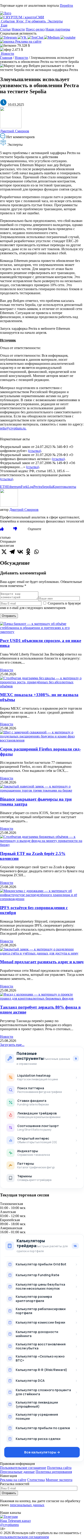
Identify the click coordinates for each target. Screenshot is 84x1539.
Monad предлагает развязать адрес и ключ (42, 961)
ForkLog (27, 487)
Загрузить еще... (12, 1045)
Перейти (66, 5)
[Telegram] (12, 552)
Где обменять (36, 21)
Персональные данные (17, 1472)
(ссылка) (34, 451)
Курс (20, 21)
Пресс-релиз (35, 29)
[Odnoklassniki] (28, 552)
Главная (6, 58)
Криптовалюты (64, 487)
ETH (3, 487)
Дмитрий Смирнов (14, 131)
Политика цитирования (54, 1472)
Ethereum (14, 487)
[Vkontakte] (20, 552)
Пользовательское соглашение (23, 1468)
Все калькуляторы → (42, 1452)
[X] (4, 552)
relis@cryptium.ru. (13, 428)
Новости (18, 29)
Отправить (9, 616)
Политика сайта (59, 1468)
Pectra (37, 487)
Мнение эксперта (59, 1480)
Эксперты (55, 21)
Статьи (5, 29)
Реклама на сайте (27, 41)
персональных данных (27, 1505)
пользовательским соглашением (24, 1537)
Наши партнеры (57, 29)
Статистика (36, 1480)
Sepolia (47, 487)
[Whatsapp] (36, 552)
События (7, 21)
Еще (3, 25)
